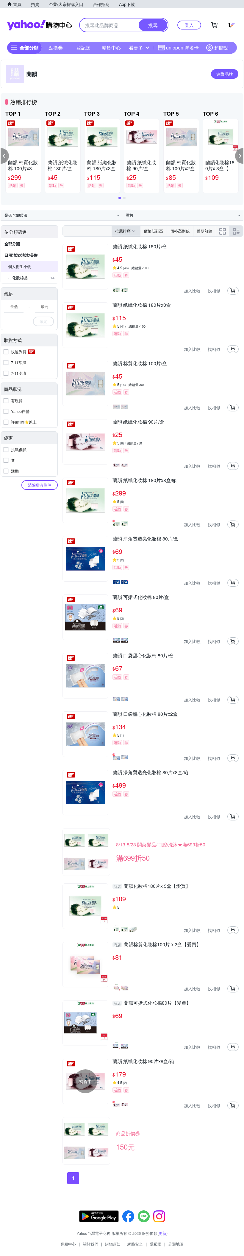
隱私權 (155, 1244)
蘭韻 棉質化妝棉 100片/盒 (139, 364)
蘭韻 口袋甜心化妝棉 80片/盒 (143, 656)
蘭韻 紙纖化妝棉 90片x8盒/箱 (143, 1062)
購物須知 (113, 1244)
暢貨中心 (111, 47)
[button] (5, 156)
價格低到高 (153, 231)
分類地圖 (176, 1244)
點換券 (56, 47)
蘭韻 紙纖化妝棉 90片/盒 (138, 422)
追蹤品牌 (224, 74)
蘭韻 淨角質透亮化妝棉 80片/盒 (145, 539)
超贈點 (221, 47)
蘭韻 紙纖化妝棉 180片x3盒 (141, 305)
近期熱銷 (204, 231)
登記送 (83, 47)
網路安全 (135, 1244)
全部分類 (12, 244)
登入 (189, 25)
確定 (43, 321)
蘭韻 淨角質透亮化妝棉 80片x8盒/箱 (150, 773)
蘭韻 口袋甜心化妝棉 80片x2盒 (145, 714)
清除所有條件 (39, 485)
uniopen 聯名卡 (182, 47)
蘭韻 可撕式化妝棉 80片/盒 (140, 597)
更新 (162, 1233)
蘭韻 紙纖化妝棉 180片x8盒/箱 (144, 481)
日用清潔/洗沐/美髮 (21, 255)
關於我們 (90, 1244)
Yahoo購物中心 (39, 25)
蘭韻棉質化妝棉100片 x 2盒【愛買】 (157, 945)
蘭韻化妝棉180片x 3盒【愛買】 (152, 886)
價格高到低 (180, 231)
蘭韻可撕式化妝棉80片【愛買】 (152, 1003)
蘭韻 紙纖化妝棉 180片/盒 (139, 247)
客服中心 (68, 1244)
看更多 (136, 47)
